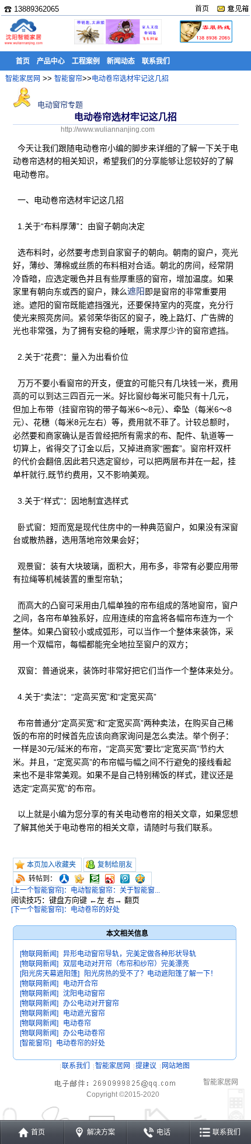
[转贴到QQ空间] (140, 878)
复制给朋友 (115, 865)
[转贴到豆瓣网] (94, 878)
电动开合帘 (80, 984)
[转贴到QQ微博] (125, 878)
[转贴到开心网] (79, 878)
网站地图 (176, 1066)
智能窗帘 (68, 79)
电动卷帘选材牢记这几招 (130, 79)
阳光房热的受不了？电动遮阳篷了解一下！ (150, 974)
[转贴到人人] (64, 878)
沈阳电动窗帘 (84, 993)
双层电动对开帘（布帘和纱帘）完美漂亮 (126, 964)
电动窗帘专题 (59, 104)
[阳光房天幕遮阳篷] (49, 974)
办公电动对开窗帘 (91, 1003)
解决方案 (101, 1132)
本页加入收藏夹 (51, 865)
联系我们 (76, 1066)
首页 (202, 9)
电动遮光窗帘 (84, 1013)
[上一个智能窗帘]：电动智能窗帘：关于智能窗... (85, 890)
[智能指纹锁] (116, 42)
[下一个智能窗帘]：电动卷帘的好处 (65, 910)
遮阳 (136, 291)
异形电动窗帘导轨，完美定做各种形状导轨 (129, 954)
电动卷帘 (77, 1023)
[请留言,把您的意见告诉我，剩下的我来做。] (232, 9)
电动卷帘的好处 (80, 1043)
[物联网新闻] (39, 954)
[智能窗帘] (35, 1043)
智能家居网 (22, 79)
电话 (163, 1132)
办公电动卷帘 (84, 1033)
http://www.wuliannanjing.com (108, 129)
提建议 (145, 1066)
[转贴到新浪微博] (109, 878)
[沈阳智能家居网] (23, 44)
